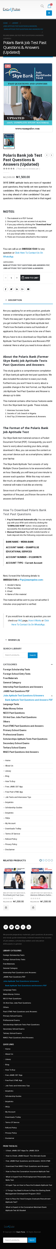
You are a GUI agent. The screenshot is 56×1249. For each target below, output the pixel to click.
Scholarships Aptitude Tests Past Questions (25, 739)
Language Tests (11, 704)
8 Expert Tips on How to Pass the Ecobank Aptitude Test (29, 1185)
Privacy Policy (11, 844)
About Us (9, 766)
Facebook (5, 289)
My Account (10, 823)
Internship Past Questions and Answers (23, 687)
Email (28, 289)
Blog (7, 776)
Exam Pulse (21, 1232)
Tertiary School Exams (14, 747)
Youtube (17, 927)
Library (8, 771)
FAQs (7, 818)
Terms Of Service (12, 834)
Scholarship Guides (13, 808)
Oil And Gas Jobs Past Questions (20, 717)
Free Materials (10, 678)
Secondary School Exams (16, 743)
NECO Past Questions (14, 713)
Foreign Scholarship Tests (16, 669)
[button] (40, 860)
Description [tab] (15, 300)
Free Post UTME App (14, 792)
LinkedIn (16, 289)
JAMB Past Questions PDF (16, 691)
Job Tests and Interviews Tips (18, 797)
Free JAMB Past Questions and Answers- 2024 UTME (28, 1161)
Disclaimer (10, 850)
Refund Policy (11, 839)
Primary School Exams (14, 730)
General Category (12, 682)
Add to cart (32, 277)
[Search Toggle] (42, 6)
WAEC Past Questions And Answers (21, 752)
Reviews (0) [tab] (14, 640)
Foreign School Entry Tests (16, 674)
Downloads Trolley (13, 829)
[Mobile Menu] (49, 13)
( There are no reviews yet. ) (28, 169)
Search (33, 655)
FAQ (20, 620)
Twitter (11, 289)
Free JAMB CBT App (14, 787)
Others (6, 721)
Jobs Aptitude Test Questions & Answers (23, 268)
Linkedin (28, 927)
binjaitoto (9, 802)
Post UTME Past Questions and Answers (23, 726)
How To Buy (10, 781)
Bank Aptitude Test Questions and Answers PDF (26, 265)
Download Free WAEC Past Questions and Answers (27, 1166)
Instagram (23, 927)
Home (7, 760)
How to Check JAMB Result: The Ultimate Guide (26, 1156)
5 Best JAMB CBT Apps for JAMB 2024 (22, 1151)
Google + (22, 289)
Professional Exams (13, 734)
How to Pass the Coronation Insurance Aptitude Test (27, 1171)
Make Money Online (13, 708)
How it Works (34, 620)
